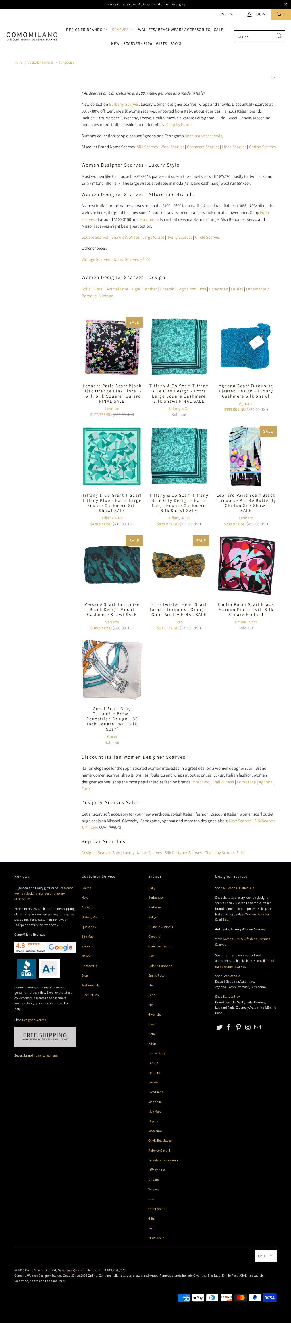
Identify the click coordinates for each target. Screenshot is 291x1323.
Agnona (246, 403)
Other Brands (157, 1208)
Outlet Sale (246, 888)
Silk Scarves (147, 146)
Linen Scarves (234, 146)
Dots (202, 289)
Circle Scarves (207, 237)
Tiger (135, 289)
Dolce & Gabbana (160, 966)
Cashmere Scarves (203, 146)
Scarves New (232, 996)
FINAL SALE (156, 1237)
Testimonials (90, 985)
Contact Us (89, 966)
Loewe (153, 1082)
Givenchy (154, 1014)
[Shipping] (45, 1046)
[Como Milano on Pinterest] (238, 1027)
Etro (179, 622)
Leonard (112, 408)
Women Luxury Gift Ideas (240, 939)
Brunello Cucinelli (160, 927)
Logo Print (186, 289)
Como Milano (34, 1270)
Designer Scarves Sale (101, 852)
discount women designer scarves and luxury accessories (43, 893)
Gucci (112, 736)
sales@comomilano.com (84, 1270)
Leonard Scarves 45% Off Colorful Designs (145, 4)
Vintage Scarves (96, 259)
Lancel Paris (156, 1053)
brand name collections (40, 1055)
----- (151, 1199)
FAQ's (176, 43)
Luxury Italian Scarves (142, 852)
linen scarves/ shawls (203, 135)
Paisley (237, 289)
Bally (151, 888)
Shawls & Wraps (125, 237)
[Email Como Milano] (257, 1027)
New (115, 43)
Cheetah (167, 289)
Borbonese (156, 897)
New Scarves (240, 820)
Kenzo (152, 1033)
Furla (86, 788)
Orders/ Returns (93, 917)
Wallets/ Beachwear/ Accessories (174, 29)
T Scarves (179, 237)
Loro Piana (246, 782)
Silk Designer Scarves (183, 852)
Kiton (152, 1043)
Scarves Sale (231, 976)
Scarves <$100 (137, 43)
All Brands (230, 888)
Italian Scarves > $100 (131, 259)
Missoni (153, 1121)
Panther (150, 289)
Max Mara (155, 1111)
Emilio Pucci (246, 622)
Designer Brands (84, 29)
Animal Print (117, 289)
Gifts (161, 43)
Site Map (88, 936)
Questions (89, 927)
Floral (98, 289)
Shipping (88, 946)
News (86, 956)
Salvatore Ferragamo (163, 1160)
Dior (151, 956)
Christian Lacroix (160, 946)
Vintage (106, 295)
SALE (151, 1228)
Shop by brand (179, 124)
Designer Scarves (34, 1020)
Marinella (155, 1102)
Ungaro (153, 1179)
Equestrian (218, 289)
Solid (86, 289)
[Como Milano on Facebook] (229, 1027)
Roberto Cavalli (159, 1150)
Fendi (152, 995)
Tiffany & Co (179, 408)
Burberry (154, 907)
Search (86, 888)
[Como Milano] (32, 36)
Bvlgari (153, 917)
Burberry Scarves (124, 104)
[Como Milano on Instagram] (248, 1027)
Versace (112, 622)
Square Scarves (95, 237)
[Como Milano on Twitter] (219, 1027)
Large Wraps (153, 237)
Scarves (121, 29)
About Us (88, 907)
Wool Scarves (172, 146)
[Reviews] (37, 977)
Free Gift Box (90, 995)
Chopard (154, 936)
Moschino (148, 219)
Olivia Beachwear (160, 1140)
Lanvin (153, 1063)
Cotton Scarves (262, 146)
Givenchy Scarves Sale (224, 852)
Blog (85, 975)
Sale (218, 29)
